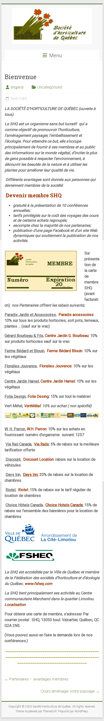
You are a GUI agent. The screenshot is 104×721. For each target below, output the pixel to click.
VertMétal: (33, 406)
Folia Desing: (39, 396)
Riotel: (23, 490)
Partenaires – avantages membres (36, 679)
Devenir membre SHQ (34, 195)
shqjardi (16, 87)
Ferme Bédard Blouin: (65, 351)
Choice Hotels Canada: (64, 505)
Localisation (15, 604)
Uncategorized (49, 87)
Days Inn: (30, 474)
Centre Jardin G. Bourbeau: (67, 335)
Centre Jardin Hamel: (59, 381)
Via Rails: (42, 444)
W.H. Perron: (37, 429)
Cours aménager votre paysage (70, 691)
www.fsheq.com (38, 583)
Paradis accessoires (76, 314)
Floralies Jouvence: (55, 366)
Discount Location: (38, 459)
